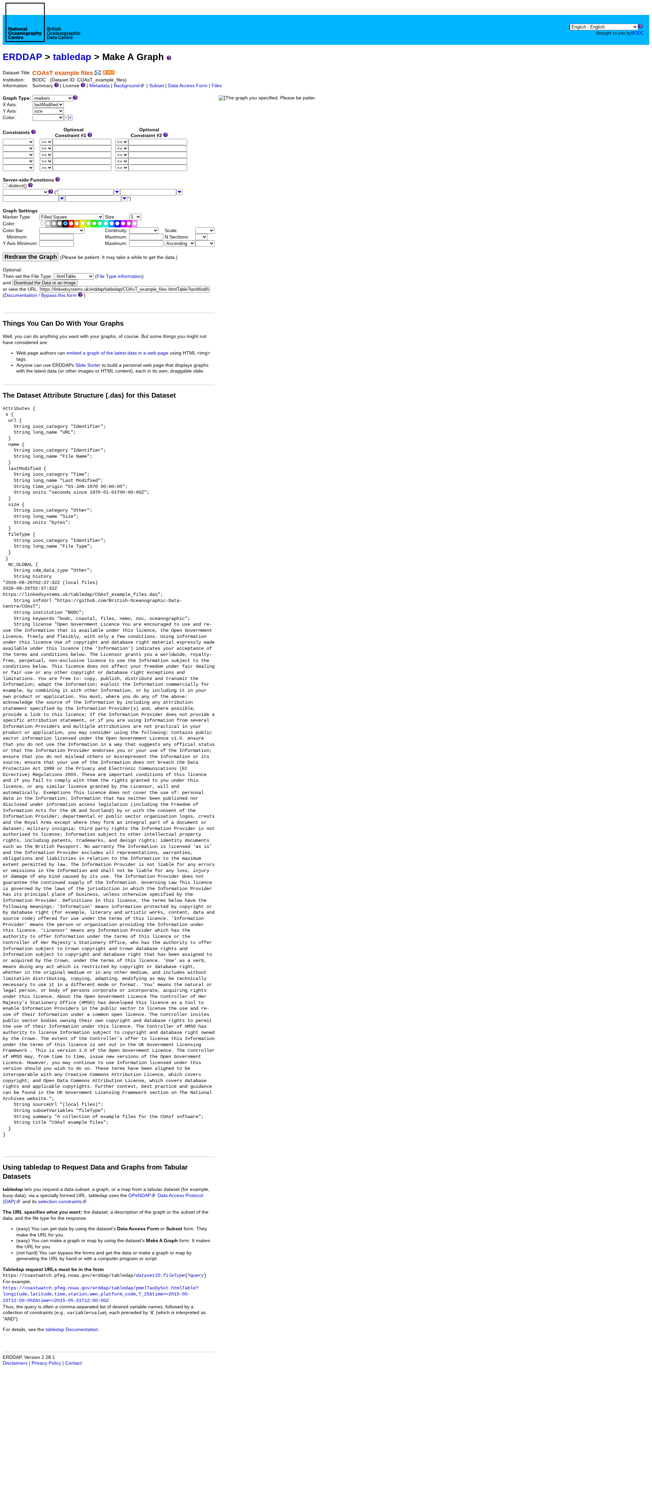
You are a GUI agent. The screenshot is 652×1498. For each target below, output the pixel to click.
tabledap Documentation (72, 1329)
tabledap (72, 57)
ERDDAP (22, 57)
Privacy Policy (46, 1363)
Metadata (99, 85)
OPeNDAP (139, 1195)
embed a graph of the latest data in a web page (117, 353)
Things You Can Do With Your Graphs (63, 323)
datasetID (148, 1275)
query (197, 1275)
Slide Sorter (88, 365)
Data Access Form (187, 85)
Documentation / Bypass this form (40, 295)
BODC (637, 33)
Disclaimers (15, 1363)
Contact (73, 1363)
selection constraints (60, 1201)
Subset (156, 85)
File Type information (119, 276)
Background (127, 85)
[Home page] (42, 30)
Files (217, 85)
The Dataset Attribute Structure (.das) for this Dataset (89, 395)
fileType (174, 1275)
